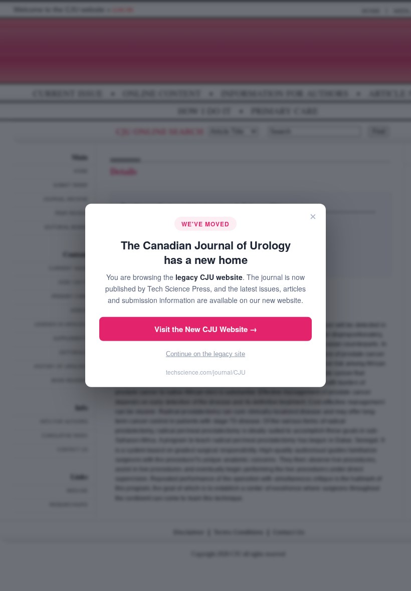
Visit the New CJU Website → (205, 329)
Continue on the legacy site (205, 354)
